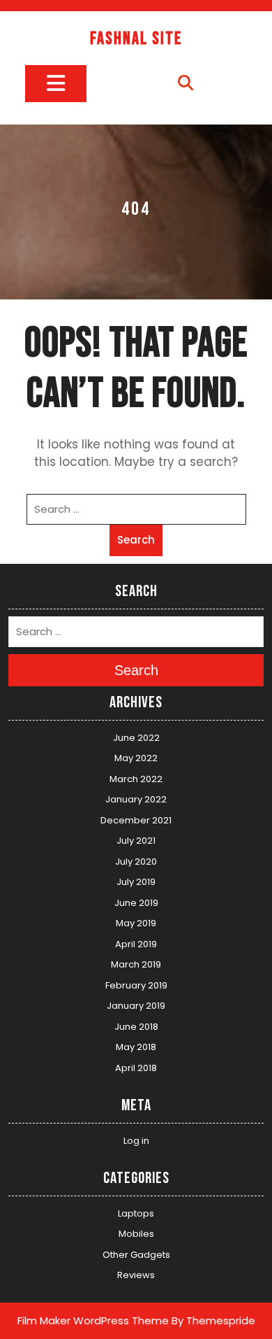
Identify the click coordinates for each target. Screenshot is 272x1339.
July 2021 (136, 840)
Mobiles (136, 1233)
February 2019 (136, 985)
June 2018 (136, 1026)
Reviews (136, 1275)
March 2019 (136, 964)
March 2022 (136, 779)
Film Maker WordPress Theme (93, 1320)
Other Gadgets (136, 1254)
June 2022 (136, 737)
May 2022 (136, 758)
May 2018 (136, 1047)
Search (136, 539)
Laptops (136, 1213)
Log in (136, 1140)
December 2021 (136, 820)
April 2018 (136, 1068)
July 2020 (136, 861)
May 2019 (136, 923)
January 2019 (136, 1005)
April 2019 (136, 944)
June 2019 (136, 902)
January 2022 (136, 799)
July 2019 (136, 881)
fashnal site (136, 39)
